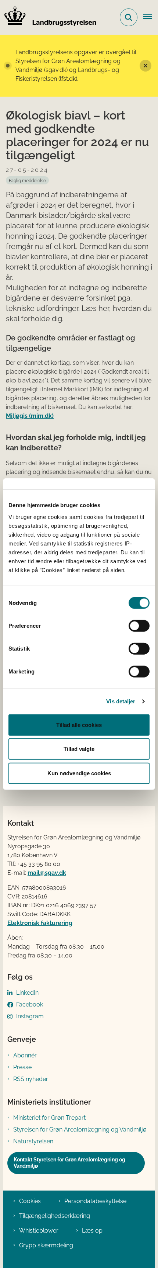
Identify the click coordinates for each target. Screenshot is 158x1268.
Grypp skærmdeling (46, 1245)
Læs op (92, 1230)
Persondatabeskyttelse (95, 1201)
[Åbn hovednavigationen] (150, 17)
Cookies (30, 1201)
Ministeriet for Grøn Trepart (49, 1117)
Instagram (30, 1016)
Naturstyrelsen (33, 1141)
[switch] (139, 625)
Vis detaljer (120, 701)
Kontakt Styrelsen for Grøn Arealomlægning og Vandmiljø (69, 1163)
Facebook (29, 1004)
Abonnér (25, 1055)
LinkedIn (27, 992)
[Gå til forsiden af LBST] (48, 17)
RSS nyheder (30, 1078)
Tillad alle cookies (79, 724)
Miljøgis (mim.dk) (30, 415)
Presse (22, 1067)
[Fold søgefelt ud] (128, 17)
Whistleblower (38, 1230)
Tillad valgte (79, 749)
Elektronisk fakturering (39, 922)
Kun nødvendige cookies (79, 773)
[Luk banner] (145, 66)
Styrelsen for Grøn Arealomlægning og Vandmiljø (80, 1129)
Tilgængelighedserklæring (54, 1215)
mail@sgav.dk (47, 872)
